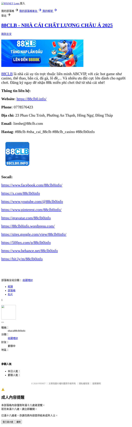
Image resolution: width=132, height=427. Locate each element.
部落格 (11, 290)
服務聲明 (96, 383)
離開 (18, 422)
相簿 (10, 286)
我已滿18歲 (8, 422)
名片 (10, 294)
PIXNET (42, 383)
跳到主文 (6, 34)
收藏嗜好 (28, 280)
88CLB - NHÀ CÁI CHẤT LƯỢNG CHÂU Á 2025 (57, 25)
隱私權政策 (84, 383)
